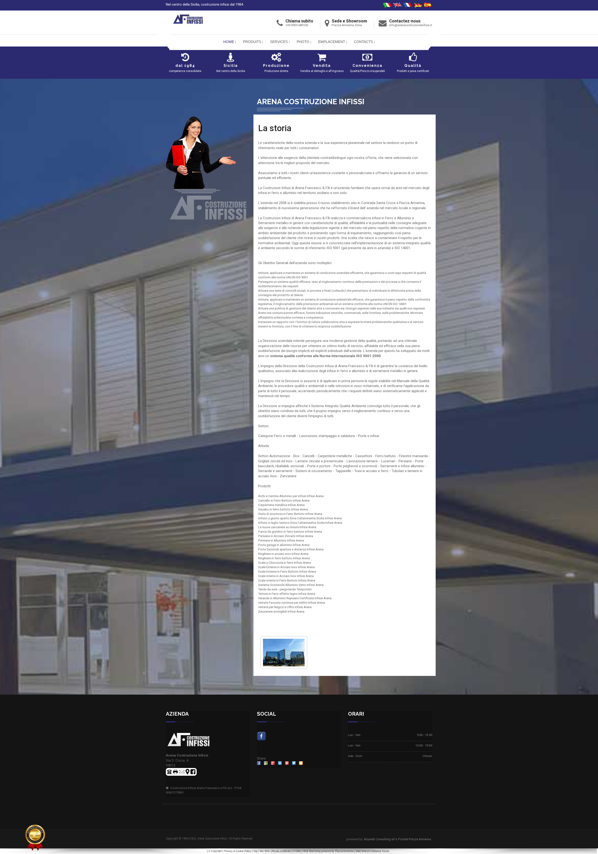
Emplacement (331, 42)
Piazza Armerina (344, 851)
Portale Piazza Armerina (414, 839)
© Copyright (215, 851)
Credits (297, 851)
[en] (397, 5)
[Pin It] (287, 763)
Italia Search (363, 851)
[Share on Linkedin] (280, 763)
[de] (417, 5)
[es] (427, 5)
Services (279, 42)
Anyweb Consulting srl (379, 839)
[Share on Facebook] (259, 763)
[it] (387, 5)
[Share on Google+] (273, 763)
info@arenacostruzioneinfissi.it (410, 25)
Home (228, 42)
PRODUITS (252, 42)
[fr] (407, 5)
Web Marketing (312, 851)
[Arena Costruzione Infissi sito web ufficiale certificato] (35, 837)
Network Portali (380, 851)
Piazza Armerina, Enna (347, 25)
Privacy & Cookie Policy (237, 851)
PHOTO (303, 42)
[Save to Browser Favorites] (301, 763)
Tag (255, 851)
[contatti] (182, 772)
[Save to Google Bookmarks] (266, 763)
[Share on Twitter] (294, 763)
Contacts (363, 42)
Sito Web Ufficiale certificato (275, 851)
